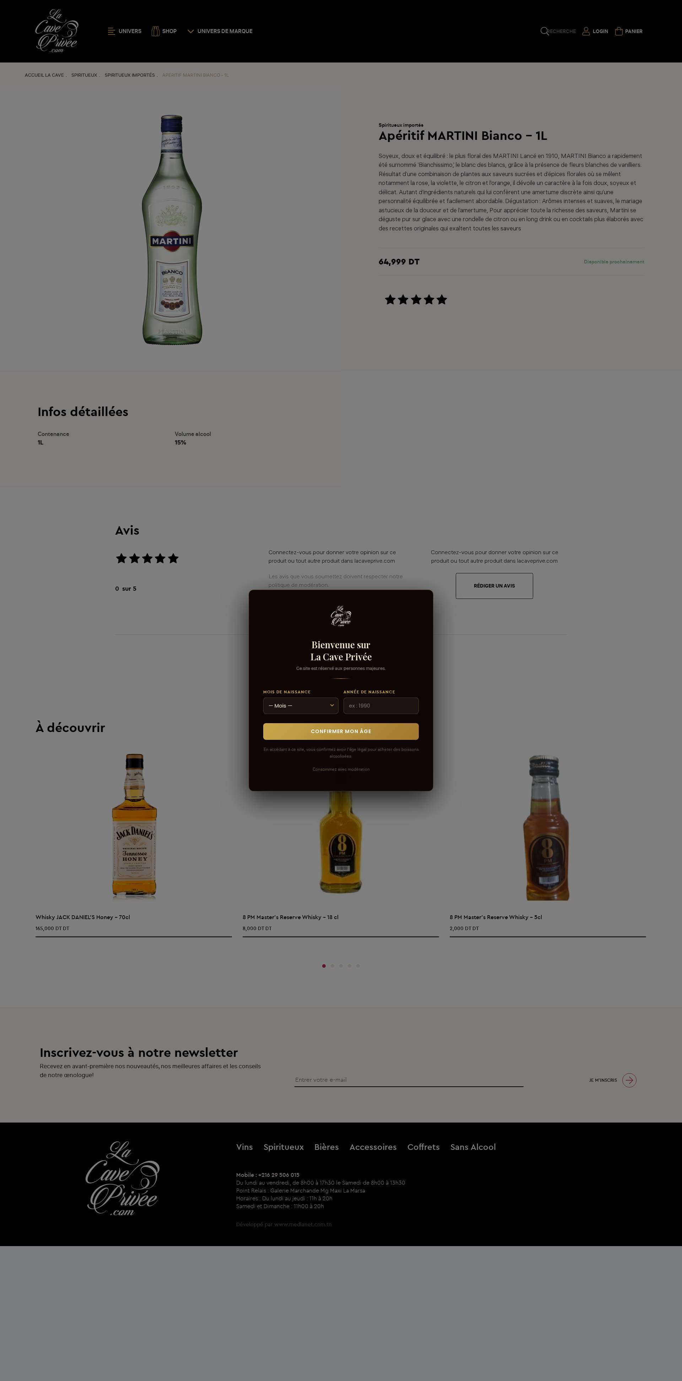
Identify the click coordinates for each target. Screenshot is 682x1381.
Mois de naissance (287, 691)
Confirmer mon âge (341, 731)
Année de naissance (369, 691)
